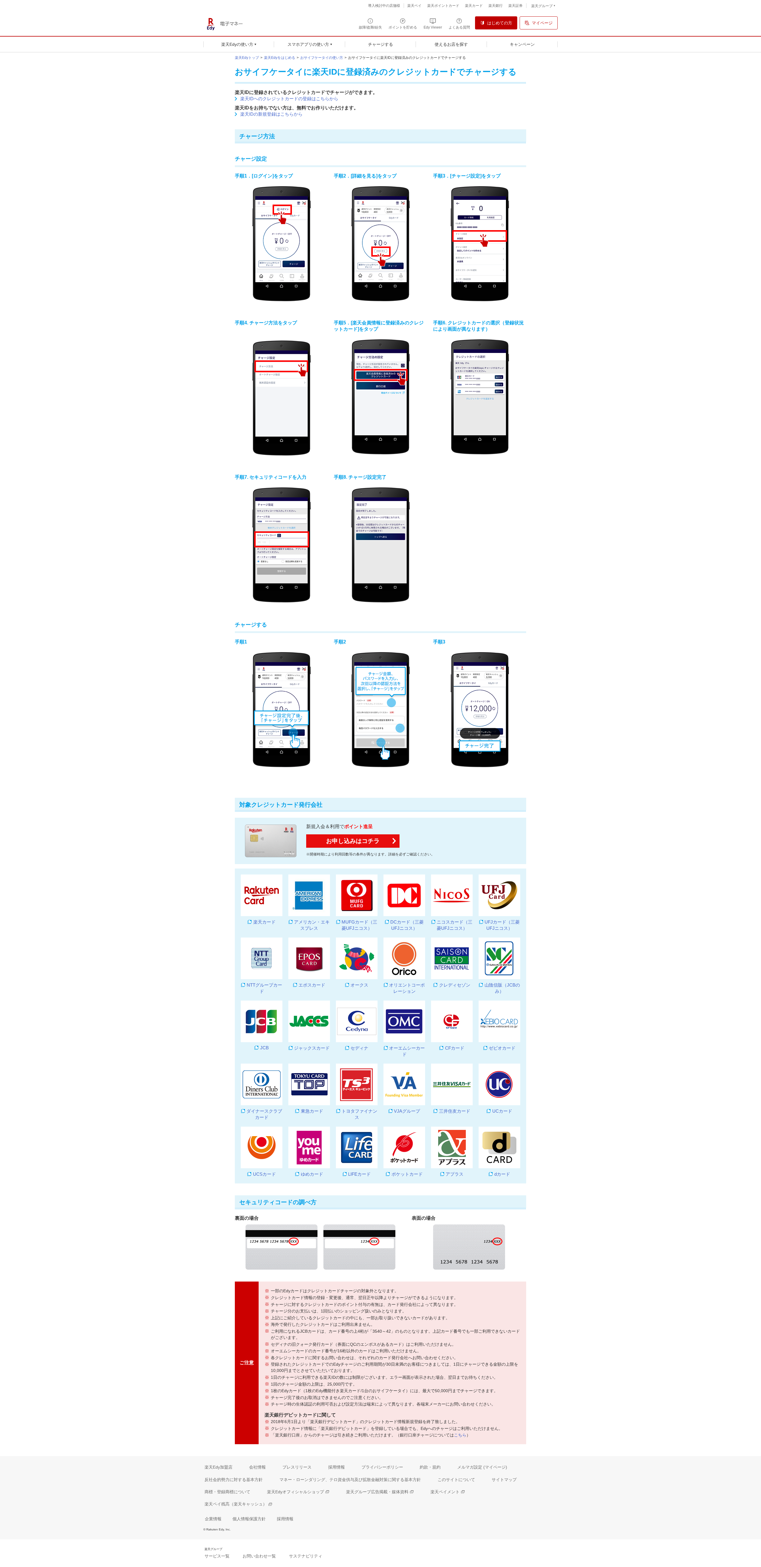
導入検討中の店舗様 (384, 6)
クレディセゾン (454, 984)
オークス (359, 984)
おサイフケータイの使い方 (321, 58)
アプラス (454, 1174)
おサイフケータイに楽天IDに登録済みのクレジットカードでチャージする (407, 58)
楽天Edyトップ (247, 58)
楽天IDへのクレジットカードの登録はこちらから (289, 98)
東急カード (312, 1111)
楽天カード (264, 921)
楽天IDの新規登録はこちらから (271, 114)
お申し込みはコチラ (353, 841)
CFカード (454, 1048)
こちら (460, 1435)
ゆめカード (312, 1174)
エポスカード (311, 984)
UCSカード (264, 1174)
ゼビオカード (502, 1048)
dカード (502, 1174)
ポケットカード (406, 1174)
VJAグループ (407, 1111)
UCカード (502, 1111)
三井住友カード (454, 1111)
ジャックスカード (312, 1048)
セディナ (359, 1048)
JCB (264, 1047)
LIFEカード (359, 1174)
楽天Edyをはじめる (279, 58)
